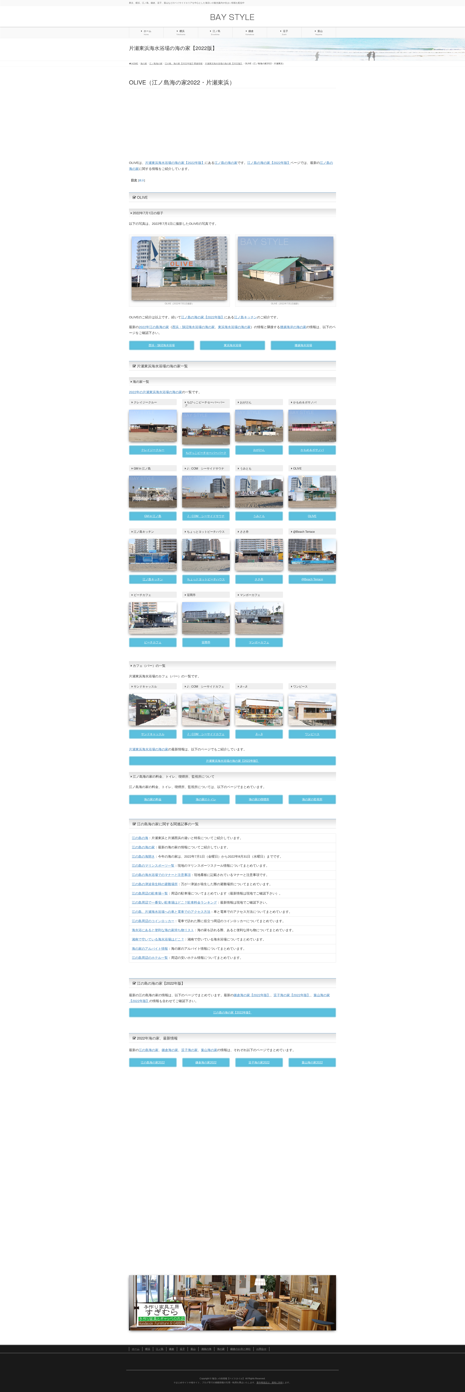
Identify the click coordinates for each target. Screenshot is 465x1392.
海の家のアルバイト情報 (150, 948)
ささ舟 (259, 579)
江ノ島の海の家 (226, 163)
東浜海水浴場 (232, 345)
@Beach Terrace (312, 579)
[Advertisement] (232, 123)
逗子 (182, 1348)
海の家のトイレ (206, 799)
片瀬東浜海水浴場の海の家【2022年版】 (175, 163)
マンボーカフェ (259, 642)
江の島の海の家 (143, 847)
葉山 (193, 1348)
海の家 (221, 1348)
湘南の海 (206, 1348)
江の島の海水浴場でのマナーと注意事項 (161, 875)
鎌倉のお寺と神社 (240, 1348)
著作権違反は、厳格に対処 (269, 1382)
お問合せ (261, 1348)
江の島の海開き (143, 856)
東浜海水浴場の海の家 (234, 327)
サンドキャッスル (152, 734)
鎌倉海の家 (170, 1050)
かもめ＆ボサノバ (312, 450)
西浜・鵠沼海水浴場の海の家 (193, 327)
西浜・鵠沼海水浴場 (162, 345)
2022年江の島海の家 (154, 327)
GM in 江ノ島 (152, 516)
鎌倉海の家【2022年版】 (252, 995)
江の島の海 (140, 838)
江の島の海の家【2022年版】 (232, 1012)
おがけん (259, 450)
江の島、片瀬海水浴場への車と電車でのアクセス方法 (171, 912)
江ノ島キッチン (245, 317)
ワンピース (312, 734)
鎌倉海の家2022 (206, 1062)
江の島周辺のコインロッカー (153, 921)
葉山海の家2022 (312, 1062)
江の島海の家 (148, 1050)
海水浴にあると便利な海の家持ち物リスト (163, 930)
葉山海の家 (209, 1050)
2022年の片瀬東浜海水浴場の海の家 (155, 392)
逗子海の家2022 (259, 1062)
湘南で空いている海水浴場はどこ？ (158, 939)
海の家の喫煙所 (259, 799)
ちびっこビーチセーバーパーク (206, 452)
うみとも (259, 516)
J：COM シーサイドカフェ (206, 734)
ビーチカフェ (152, 642)
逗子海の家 (189, 1050)
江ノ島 (159, 1348)
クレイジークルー (152, 450)
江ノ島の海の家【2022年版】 (268, 163)
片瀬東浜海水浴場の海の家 (148, 749)
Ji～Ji (259, 734)
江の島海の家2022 (153, 1062)
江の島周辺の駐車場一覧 (150, 893)
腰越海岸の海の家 (293, 327)
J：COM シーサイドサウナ (206, 516)
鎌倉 (171, 1348)
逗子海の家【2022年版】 (292, 995)
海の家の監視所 (312, 799)
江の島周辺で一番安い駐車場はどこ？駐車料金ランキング (174, 902)
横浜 (147, 1348)
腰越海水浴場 (303, 345)
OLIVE (312, 516)
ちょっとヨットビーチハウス (206, 579)
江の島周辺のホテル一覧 (150, 958)
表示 (141, 180)
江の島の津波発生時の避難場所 (155, 884)
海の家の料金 (152, 799)
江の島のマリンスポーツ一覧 (153, 865)
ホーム (136, 1348)
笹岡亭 (206, 642)
